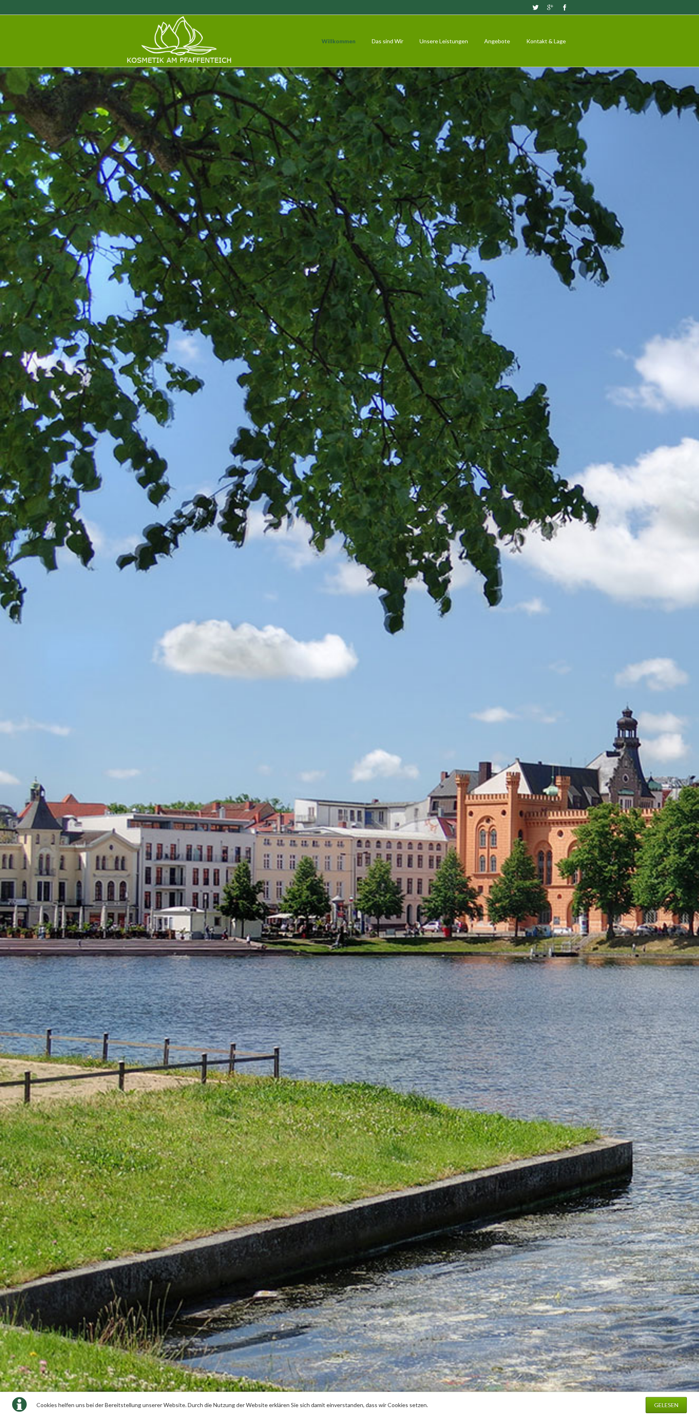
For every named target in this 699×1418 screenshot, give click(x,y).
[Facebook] (564, 7)
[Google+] (550, 7)
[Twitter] (535, 7)
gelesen (666, 1404)
